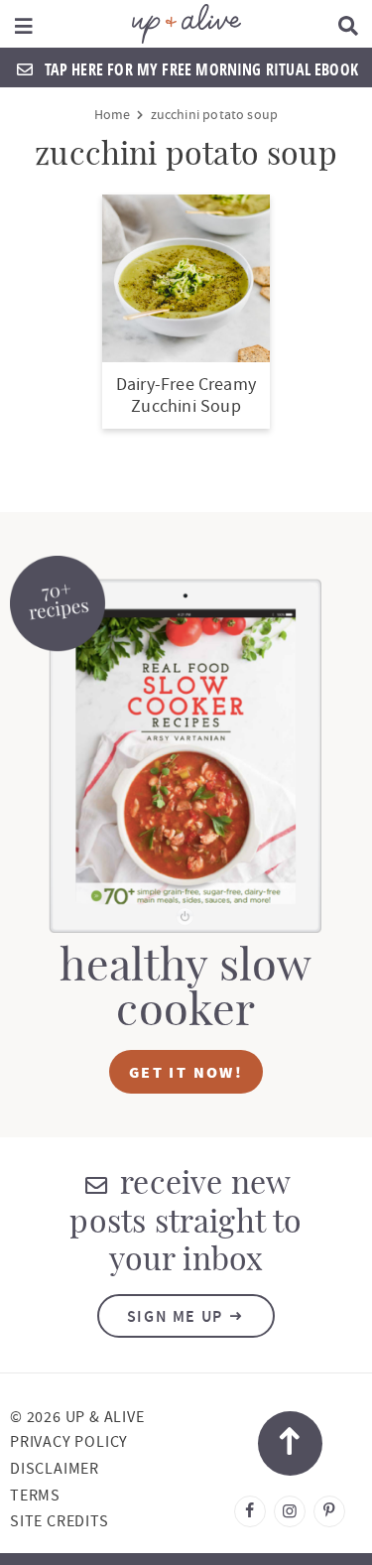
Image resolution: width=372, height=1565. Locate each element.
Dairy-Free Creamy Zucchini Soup (186, 395)
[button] (24, 24)
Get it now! (186, 1072)
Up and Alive (186, 24)
